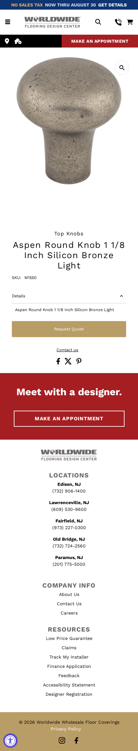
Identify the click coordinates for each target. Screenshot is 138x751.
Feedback (69, 675)
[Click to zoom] (122, 67)
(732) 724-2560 (69, 545)
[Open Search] (98, 22)
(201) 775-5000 (69, 564)
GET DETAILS (112, 5)
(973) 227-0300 (69, 527)
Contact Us (69, 603)
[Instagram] (62, 741)
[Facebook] (76, 741)
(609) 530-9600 (69, 509)
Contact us (67, 350)
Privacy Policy (66, 728)
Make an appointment (100, 41)
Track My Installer (69, 656)
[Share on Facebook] (58, 363)
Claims (69, 647)
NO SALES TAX (27, 5)
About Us (69, 594)
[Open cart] (129, 22)
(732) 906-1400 (69, 490)
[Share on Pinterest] (79, 363)
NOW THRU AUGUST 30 (70, 5)
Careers (69, 613)
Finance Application (69, 666)
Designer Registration (69, 694)
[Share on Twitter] (69, 363)
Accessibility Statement (69, 684)
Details (18, 295)
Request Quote (69, 329)
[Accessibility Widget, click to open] (10, 740)
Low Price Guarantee (69, 638)
